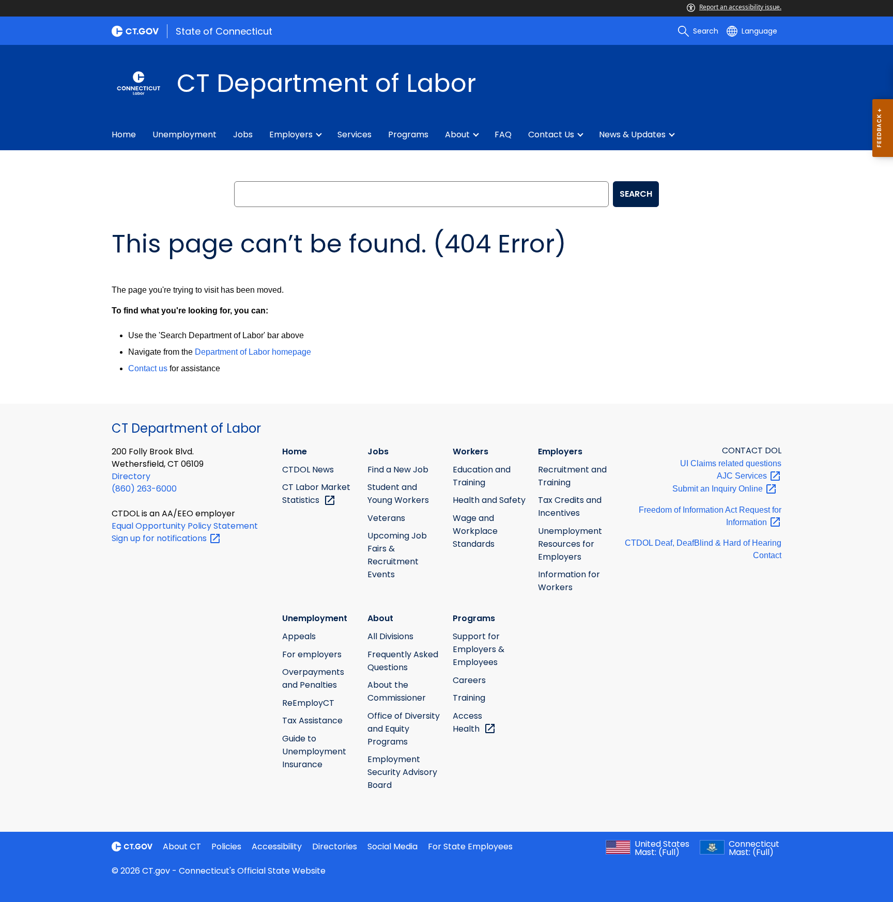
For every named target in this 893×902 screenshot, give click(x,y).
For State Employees (470, 846)
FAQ (503, 134)
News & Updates (632, 134)
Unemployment (184, 134)
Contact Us (551, 134)
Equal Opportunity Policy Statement (185, 526)
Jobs (243, 134)
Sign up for (160, 538)
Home (124, 134)
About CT (182, 846)
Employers (291, 134)
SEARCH (636, 194)
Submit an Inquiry (718, 488)
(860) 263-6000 (144, 489)
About (457, 134)
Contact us (147, 368)
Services (354, 134)
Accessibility (277, 846)
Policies (226, 846)
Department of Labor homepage (253, 351)
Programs (408, 134)
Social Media (392, 846)
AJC (743, 475)
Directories (334, 846)
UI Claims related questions (730, 463)
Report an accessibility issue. (740, 7)
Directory (131, 476)
